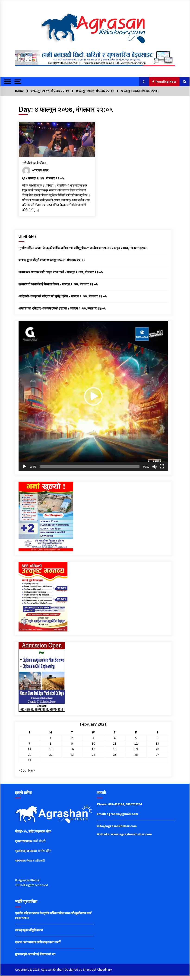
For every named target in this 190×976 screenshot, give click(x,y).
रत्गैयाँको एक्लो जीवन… (35, 163)
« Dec (22, 770)
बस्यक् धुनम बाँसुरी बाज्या (32, 260)
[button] (144, 81)
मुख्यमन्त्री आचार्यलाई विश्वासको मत (39, 284)
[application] (93, 396)
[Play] (24, 466)
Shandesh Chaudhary (97, 969)
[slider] (89, 466)
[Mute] (154, 466)
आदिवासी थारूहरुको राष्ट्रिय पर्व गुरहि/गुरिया (43, 296)
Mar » (31, 770)
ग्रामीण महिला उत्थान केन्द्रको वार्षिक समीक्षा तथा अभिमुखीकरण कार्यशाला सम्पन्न (64, 248)
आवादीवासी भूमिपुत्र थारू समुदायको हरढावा (43, 308)
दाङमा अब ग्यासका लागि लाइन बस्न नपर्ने (41, 272)
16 (72, 749)
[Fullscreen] (162, 466)
